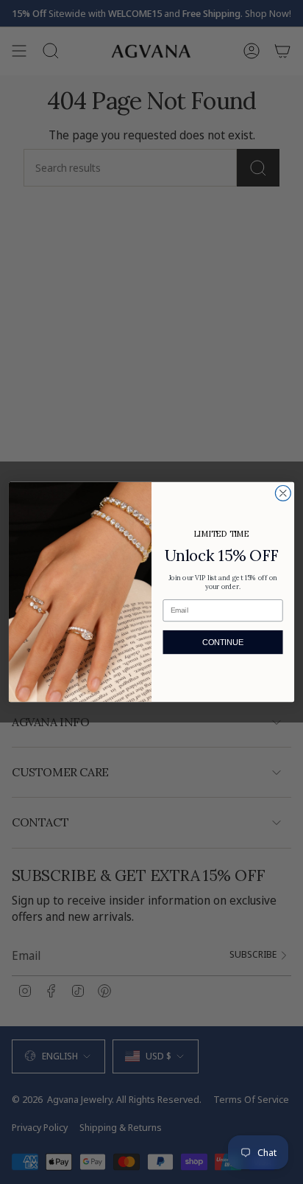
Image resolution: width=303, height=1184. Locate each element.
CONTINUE (222, 642)
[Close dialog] (282, 493)
